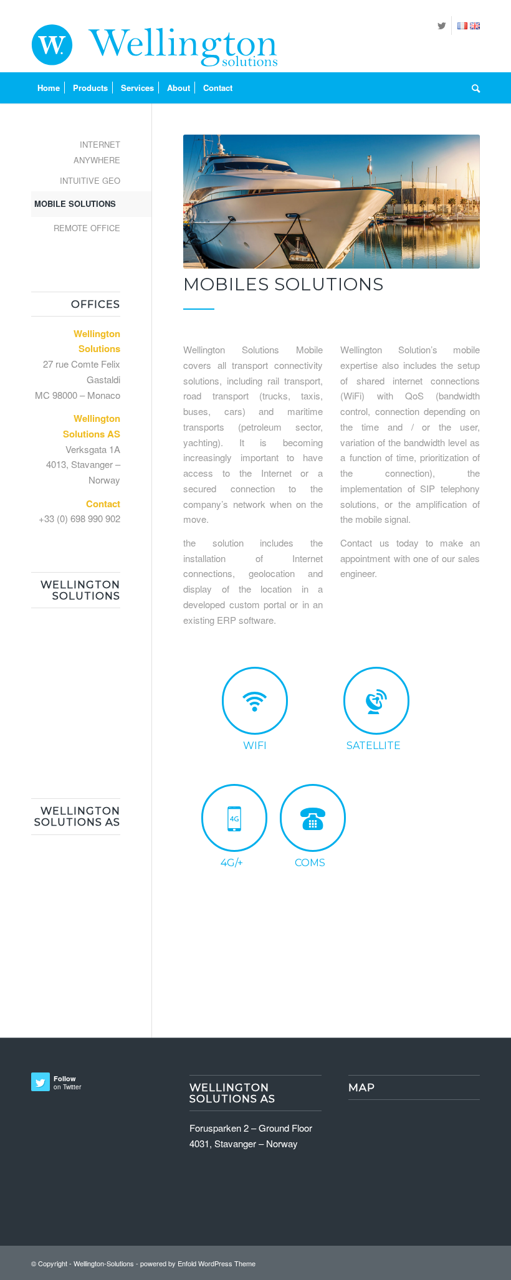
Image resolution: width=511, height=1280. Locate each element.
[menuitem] (48, 87)
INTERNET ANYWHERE (97, 152)
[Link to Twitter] (441, 25)
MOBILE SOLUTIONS (75, 203)
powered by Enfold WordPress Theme (198, 1263)
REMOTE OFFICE (87, 228)
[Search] (473, 87)
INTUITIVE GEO (90, 180)
